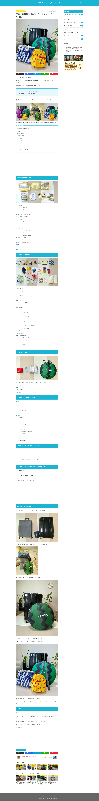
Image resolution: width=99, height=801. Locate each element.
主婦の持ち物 (67, 19)
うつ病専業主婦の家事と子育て (71, 32)
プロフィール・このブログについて (46, 5)
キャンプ (66, 35)
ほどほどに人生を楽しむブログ (49, 3)
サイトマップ (56, 5)
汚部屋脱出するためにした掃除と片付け (72, 15)
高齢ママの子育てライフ (69, 22)
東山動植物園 (67, 29)
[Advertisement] (37, 163)
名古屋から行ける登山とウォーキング (72, 25)
